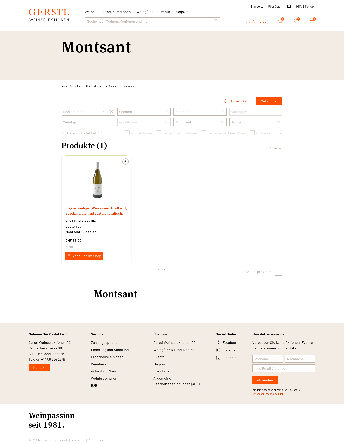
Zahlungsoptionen (105, 342)
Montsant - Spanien (80, 232)
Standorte (257, 6)
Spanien (113, 86)
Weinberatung (102, 364)
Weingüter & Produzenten (174, 349)
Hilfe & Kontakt (305, 6)
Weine (77, 86)
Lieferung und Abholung (110, 349)
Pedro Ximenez (94, 86)
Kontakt (39, 367)
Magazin (182, 11)
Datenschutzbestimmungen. (268, 393)
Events (164, 11)
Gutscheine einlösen (107, 357)
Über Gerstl (275, 6)
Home (65, 86)
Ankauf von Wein (104, 371)
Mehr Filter (269, 101)
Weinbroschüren (104, 378)
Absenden (265, 380)
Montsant (129, 86)
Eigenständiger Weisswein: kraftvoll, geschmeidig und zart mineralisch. (96, 211)
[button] (216, 21)
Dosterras (73, 226)
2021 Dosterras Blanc (82, 221)
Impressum (78, 440)
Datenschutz (96, 440)
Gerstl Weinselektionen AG (174, 342)
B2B (289, 6)
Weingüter (144, 11)
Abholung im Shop (86, 256)
